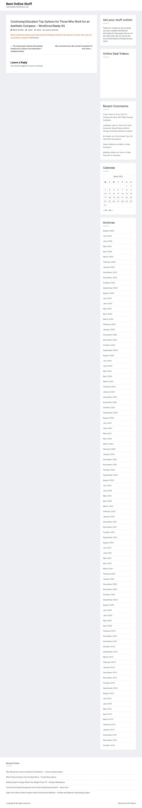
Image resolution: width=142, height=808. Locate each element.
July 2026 (107, 236)
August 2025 (108, 293)
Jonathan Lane (109, 125)
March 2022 (108, 506)
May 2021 (107, 558)
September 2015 (110, 652)
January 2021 (109, 579)
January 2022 (109, 517)
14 (122, 194)
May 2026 (107, 246)
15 (127, 194)
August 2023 (108, 418)
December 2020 (110, 584)
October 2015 (109, 647)
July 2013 (107, 699)
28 (122, 201)
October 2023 (109, 407)
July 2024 (107, 361)
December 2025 (110, 272)
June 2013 (107, 704)
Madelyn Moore (110, 152)
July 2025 (107, 298)
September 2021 (110, 537)
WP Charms (131, 803)
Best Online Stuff (19, 4)
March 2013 (108, 719)
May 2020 (107, 621)
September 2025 (110, 288)
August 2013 (108, 693)
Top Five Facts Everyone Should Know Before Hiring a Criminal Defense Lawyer (117, 128)
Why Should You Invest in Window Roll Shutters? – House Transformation (34, 772)
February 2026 (109, 262)
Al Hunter (107, 136)
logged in (24, 66)
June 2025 (107, 304)
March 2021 (108, 569)
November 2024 (110, 340)
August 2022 (108, 480)
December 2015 (110, 636)
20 (118, 197)
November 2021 (110, 527)
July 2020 (107, 610)
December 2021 (110, 522)
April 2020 (107, 626)
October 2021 (109, 532)
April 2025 (107, 314)
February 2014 (109, 662)
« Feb (105, 210)
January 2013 (109, 730)
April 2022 (107, 501)
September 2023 (110, 413)
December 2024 (110, 335)
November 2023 (110, 402)
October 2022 (109, 470)
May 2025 (107, 309)
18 (110, 197)
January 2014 (109, 667)
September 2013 (110, 688)
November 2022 (110, 465)
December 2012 (110, 735)
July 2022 (107, 485)
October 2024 (109, 345)
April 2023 (107, 439)
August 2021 (108, 543)
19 (114, 197)
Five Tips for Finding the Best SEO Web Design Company (118, 117)
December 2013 (110, 673)
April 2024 (107, 376)
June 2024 (107, 366)
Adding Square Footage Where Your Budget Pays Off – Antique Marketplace (35, 782)
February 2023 (109, 449)
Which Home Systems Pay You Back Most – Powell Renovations (31, 777)
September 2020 (110, 600)
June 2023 (107, 428)
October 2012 (109, 745)
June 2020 (107, 615)
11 (110, 194)
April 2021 (107, 563)
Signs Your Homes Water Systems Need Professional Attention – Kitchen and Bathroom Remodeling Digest (48, 793)
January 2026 (109, 267)
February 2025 (109, 324)
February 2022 (109, 511)
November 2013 (110, 678)
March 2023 (108, 444)
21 (122, 197)
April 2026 (107, 252)
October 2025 (109, 283)
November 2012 (110, 740)
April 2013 (107, 714)
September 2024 (110, 350)
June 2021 (107, 553)
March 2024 (108, 382)
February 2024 (109, 387)
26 (114, 201)
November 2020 (110, 589)
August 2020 (108, 605)
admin (30, 30)
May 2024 (107, 371)
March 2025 (108, 319)
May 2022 (107, 496)
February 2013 (109, 725)
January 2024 (109, 392)
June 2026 (107, 241)
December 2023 (110, 397)
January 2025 (109, 330)
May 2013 (107, 709)
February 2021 (109, 574)
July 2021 (107, 548)
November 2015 (110, 641)
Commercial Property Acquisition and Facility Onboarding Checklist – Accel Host (37, 787)
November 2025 (110, 278)
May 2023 (107, 433)
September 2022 (110, 475)
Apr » (111, 210)
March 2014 (108, 657)
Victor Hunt (108, 114)
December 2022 (110, 459)
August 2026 (108, 231)
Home (39, 30)
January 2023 (109, 454)
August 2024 (108, 356)
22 (127, 197)
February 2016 (109, 631)
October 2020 (109, 595)
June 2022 (107, 491)
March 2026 (108, 257)
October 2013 (109, 683)
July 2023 (107, 423)
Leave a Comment (51, 30)
